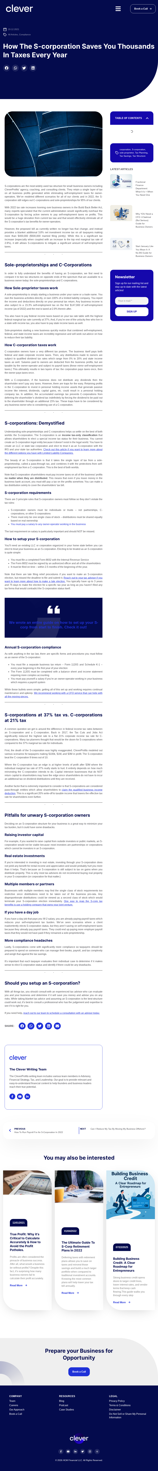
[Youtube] (20, 1096)
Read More (16, 1285)
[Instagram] (89, 1451)
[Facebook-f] (12, 1096)
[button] (6, 68)
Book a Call (79, 1371)
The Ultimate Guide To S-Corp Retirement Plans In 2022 (78, 1246)
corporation (125, 149)
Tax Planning (141, 152)
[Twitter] (82, 1451)
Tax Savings (125, 156)
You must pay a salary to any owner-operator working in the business (48, 524)
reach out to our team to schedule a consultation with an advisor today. (61, 1013)
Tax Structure (139, 156)
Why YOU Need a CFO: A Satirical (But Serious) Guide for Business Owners (144, 220)
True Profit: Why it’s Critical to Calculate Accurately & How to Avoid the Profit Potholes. (25, 1242)
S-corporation (138, 149)
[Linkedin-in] (27, 1096)
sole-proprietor (127, 152)
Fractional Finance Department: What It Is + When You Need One (144, 188)
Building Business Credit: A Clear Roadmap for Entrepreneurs (126, 1264)
